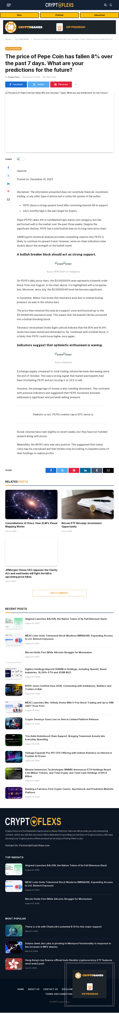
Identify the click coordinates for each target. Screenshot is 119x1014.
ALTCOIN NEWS (13, 49)
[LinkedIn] (8, 183)
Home (20, 989)
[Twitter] (8, 175)
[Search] (105, 5)
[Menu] (9, 5)
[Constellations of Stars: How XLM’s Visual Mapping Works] (31, 504)
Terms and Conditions (59, 994)
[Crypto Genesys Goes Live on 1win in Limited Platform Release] (13, 723)
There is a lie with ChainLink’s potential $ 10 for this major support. (63, 926)
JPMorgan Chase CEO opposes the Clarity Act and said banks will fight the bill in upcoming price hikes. (31, 573)
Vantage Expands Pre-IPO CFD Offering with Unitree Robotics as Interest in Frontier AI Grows (68, 754)
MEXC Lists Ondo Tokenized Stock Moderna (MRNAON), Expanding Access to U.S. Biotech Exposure (69, 637)
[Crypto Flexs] (59, 5)
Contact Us (50, 989)
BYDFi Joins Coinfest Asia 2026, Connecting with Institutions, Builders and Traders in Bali (68, 687)
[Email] (8, 199)
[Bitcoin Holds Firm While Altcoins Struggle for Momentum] (13, 656)
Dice (19, 15)
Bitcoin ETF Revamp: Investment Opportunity (82, 525)
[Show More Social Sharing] (76, 84)
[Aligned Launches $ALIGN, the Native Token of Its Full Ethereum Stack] (13, 623)
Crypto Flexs (14, 77)
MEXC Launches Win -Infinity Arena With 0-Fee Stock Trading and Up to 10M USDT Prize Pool (69, 704)
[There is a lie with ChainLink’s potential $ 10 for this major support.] (13, 930)
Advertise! (99, 15)
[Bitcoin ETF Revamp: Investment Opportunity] (88, 504)
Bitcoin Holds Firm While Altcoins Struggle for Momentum (58, 652)
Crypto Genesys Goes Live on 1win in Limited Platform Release (62, 719)
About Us (33, 989)
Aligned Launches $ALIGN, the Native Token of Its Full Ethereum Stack (66, 618)
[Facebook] (8, 168)
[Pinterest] (8, 191)
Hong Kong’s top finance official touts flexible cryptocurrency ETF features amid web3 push (68, 962)
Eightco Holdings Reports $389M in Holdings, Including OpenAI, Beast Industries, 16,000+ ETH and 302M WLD (66, 671)
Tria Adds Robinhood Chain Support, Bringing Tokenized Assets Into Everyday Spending (65, 738)
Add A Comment (59, 593)
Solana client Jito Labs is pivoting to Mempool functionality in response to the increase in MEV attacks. (68, 945)
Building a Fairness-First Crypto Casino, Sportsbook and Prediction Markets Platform (69, 790)
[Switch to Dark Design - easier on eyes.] (110, 5)
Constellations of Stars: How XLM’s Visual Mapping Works (31, 525)
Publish (59, 15)
